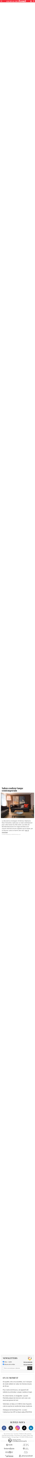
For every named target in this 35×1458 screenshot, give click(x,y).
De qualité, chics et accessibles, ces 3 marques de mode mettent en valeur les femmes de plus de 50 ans (17, 1384)
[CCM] (9, 1445)
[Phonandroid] (26, 1456)
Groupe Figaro (15, 1437)
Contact (16, 1433)
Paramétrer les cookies (20, 1435)
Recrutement (28, 1433)
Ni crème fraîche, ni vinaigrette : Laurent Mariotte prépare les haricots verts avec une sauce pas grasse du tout (16, 1398)
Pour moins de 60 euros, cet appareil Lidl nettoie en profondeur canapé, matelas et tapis (17, 1391)
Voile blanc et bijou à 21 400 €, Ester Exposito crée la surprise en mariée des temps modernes (17, 1405)
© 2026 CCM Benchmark (26, 1437)
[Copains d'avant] (9, 1452)
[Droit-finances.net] (26, 1448)
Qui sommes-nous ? (9, 1433)
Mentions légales (6, 1437)
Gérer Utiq (30, 1435)
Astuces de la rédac (9, 1364)
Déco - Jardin (8, 1362)
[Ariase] (9, 1456)
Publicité (22, 1433)
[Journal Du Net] (26, 1445)
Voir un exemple (28, 1362)
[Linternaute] (9, 1449)
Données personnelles (8, 1435)
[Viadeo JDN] (26, 1452)
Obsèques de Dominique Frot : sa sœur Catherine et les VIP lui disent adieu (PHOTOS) (17, 1411)
